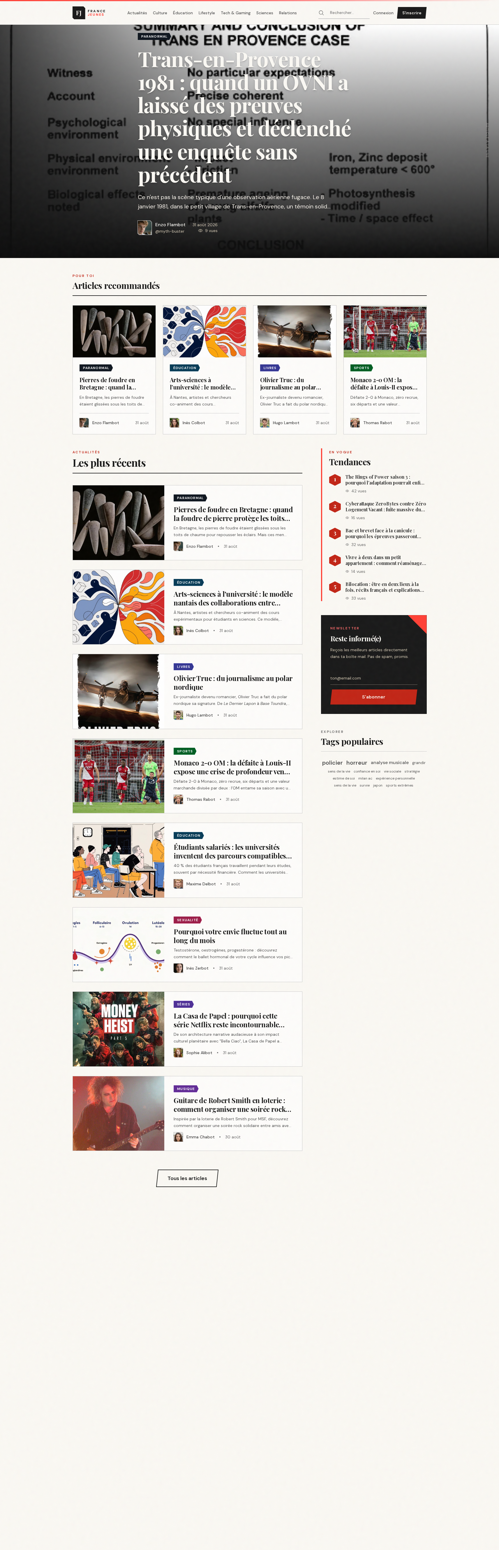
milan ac (365, 778)
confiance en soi (367, 771)
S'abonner (373, 697)
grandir (419, 762)
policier (332, 762)
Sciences (264, 12)
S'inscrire (412, 12)
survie (365, 785)
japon (377, 785)
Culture (160, 12)
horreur (356, 762)
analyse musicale (390, 762)
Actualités (137, 12)
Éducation (183, 12)
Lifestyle (207, 12)
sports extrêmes (399, 785)
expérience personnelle (395, 778)
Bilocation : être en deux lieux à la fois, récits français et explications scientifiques (382, 587)
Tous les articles (187, 1178)
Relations (288, 12)
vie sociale (392, 771)
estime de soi (344, 778)
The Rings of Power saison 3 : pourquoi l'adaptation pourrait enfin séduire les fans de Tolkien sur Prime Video (384, 480)
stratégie (412, 771)
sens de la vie (339, 771)
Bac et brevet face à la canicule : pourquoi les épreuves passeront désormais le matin (381, 533)
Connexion (383, 12)
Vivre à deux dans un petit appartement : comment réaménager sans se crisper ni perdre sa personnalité (384, 560)
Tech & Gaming (236, 12)
